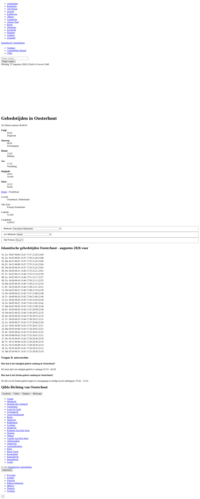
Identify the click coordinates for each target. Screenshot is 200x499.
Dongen (10, 433)
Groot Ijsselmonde (15, 414)
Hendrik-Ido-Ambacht (17, 404)
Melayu (10, 485)
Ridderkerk (12, 422)
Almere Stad (13, 22)
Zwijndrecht (12, 412)
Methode (8, 228)
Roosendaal (12, 454)
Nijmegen (11, 27)
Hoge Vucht (12, 451)
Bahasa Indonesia (15, 483)
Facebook (6, 394)
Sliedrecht (11, 401)
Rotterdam (12, 6)
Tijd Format (9, 240)
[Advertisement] (100, 89)
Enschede (11, 30)
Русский (11, 475)
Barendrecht (12, 459)
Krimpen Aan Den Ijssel (18, 430)
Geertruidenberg (14, 446)
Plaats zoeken (8, 61)
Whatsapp (37, 394)
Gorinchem (12, 406)
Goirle (10, 462)
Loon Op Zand (14, 409)
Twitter (16, 394)
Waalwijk (11, 420)
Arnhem (11, 35)
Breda (10, 24)
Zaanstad (11, 38)
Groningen (12, 19)
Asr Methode (10, 234)
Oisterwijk (12, 443)
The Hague (12, 9)
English (10, 478)
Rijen (9, 449)
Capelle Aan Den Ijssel (17, 438)
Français (11, 480)
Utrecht (10, 11)
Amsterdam (12, 3)
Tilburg (10, 17)
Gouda (10, 399)
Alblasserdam (13, 441)
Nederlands (7, 470)
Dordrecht (11, 428)
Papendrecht (12, 457)
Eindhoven (12, 14)
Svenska (11, 491)
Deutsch (11, 488)
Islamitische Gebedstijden (13, 43)
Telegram (26, 394)
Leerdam (11, 425)
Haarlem (11, 32)
